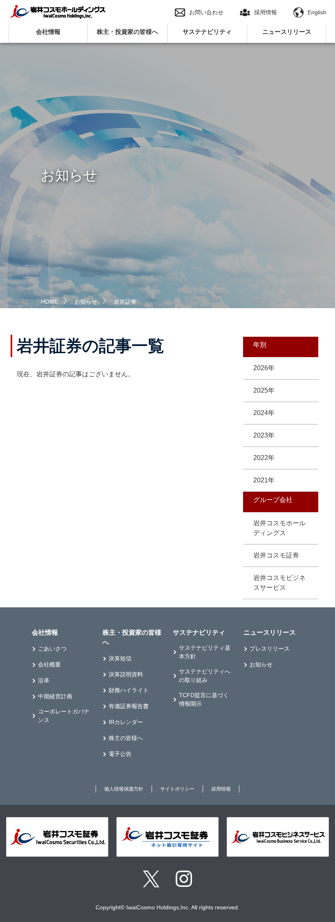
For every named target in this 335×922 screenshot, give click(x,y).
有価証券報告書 (129, 706)
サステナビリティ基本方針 (204, 652)
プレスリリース (270, 648)
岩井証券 (125, 301)
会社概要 (49, 664)
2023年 (264, 435)
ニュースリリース (286, 31)
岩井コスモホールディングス (279, 528)
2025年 (264, 390)
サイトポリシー (177, 789)
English (317, 12)
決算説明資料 (126, 674)
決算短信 (120, 658)
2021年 (264, 480)
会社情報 (48, 31)
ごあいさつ (52, 648)
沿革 (43, 680)
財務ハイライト (129, 690)
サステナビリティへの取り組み (204, 675)
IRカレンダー (126, 722)
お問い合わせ (206, 12)
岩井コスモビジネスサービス (279, 582)
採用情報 (265, 12)
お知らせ (85, 301)
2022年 (264, 457)
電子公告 (120, 754)
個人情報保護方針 (123, 789)
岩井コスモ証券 (276, 555)
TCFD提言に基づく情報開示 (204, 699)
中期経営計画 (55, 696)
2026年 (264, 367)
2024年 (264, 412)
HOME (49, 301)
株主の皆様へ (126, 738)
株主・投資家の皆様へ (127, 31)
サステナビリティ (207, 31)
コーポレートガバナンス (63, 715)
